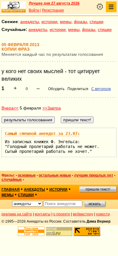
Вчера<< (10, 108)
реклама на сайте (17, 214)
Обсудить (56, 89)
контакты (43, 214)
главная (11, 189)
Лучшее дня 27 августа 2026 (54, 3)
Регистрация (53, 10)
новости (103, 214)
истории (49, 21)
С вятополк (101, 89)
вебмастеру (83, 214)
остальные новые (55, 175)
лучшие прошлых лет (93, 175)
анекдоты (29, 21)
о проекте (61, 214)
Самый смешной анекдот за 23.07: (42, 133)
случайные (12, 179)
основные (27, 175)
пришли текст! (98, 189)
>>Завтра (51, 108)
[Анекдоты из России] (14, 7)
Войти (34, 10)
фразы (80, 21)
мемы (65, 21)
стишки (96, 21)
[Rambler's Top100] (31, 231)
